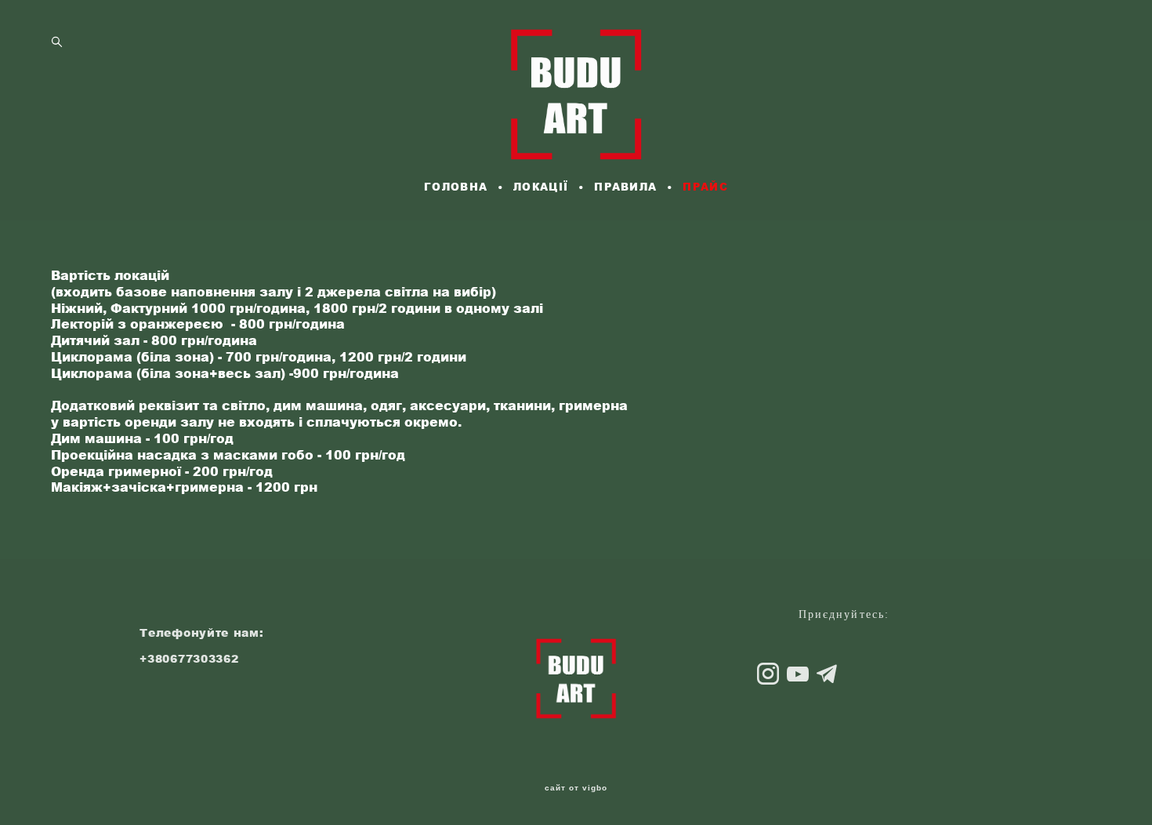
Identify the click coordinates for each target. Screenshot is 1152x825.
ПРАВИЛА (625, 186)
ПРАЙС (705, 186)
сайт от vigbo (576, 788)
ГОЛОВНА (455, 186)
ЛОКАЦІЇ (540, 186)
